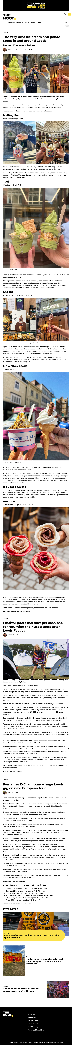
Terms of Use (33, 1023)
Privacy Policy (33, 1020)
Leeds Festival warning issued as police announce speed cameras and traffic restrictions (35, 767)
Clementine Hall (13, 49)
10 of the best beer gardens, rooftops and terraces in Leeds (30, 608)
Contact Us (32, 1017)
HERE (23, 881)
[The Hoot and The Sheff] (9, 17)
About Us (31, 1014)
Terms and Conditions (36, 1030)
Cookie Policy (33, 1027)
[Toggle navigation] (69, 14)
